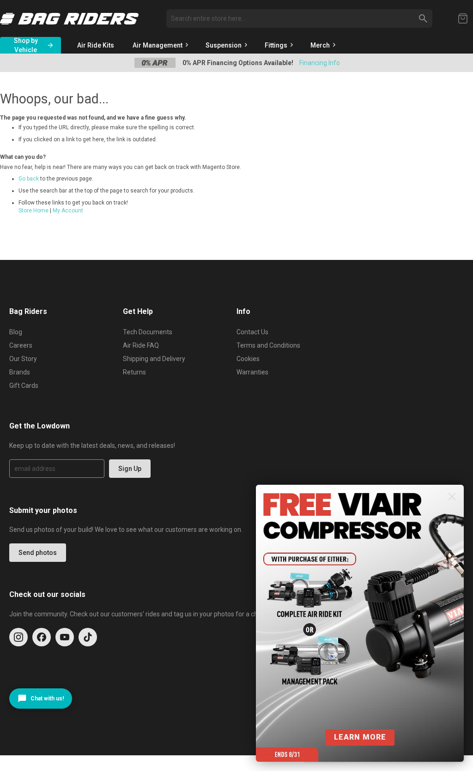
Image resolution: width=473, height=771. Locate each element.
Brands (19, 372)
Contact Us (252, 332)
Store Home (33, 210)
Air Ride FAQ (141, 345)
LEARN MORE (360, 737)
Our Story (23, 358)
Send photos (37, 552)
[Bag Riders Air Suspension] (69, 18)
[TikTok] (88, 637)
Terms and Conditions (268, 345)
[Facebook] (41, 637)
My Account (68, 210)
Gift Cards (23, 385)
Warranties (252, 372)
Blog (15, 332)
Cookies (248, 358)
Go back (28, 178)
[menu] (271, 45)
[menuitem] (95, 45)
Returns (134, 372)
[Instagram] (18, 637)
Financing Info (319, 62)
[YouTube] (64, 637)
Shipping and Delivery (154, 358)
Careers (20, 345)
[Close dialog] (452, 496)
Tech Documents (147, 332)
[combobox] (299, 18)
